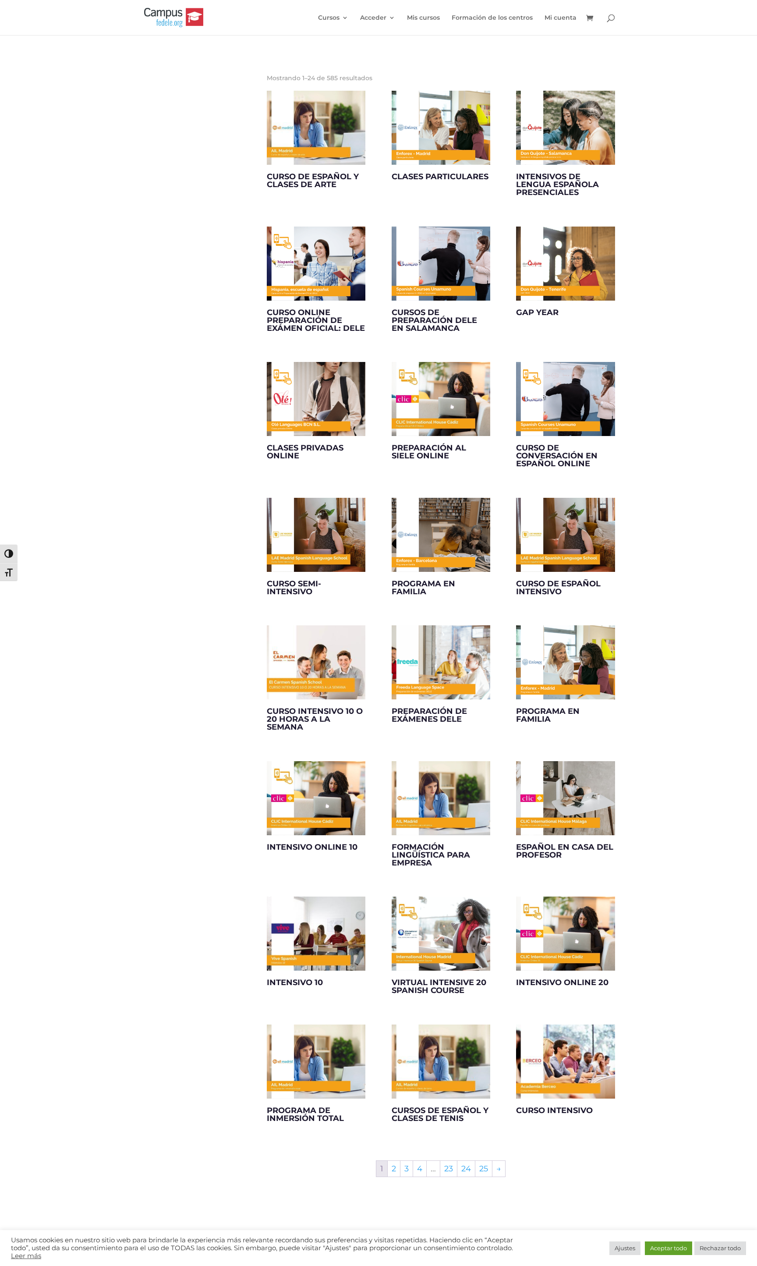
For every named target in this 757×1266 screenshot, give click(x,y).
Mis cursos (423, 17)
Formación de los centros (492, 17)
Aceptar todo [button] (668, 1248)
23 (448, 1169)
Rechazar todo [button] (720, 1248)
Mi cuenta (561, 17)
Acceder (373, 17)
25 (483, 1169)
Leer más (26, 1256)
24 (466, 1169)
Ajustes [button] (625, 1248)
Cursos (329, 17)
